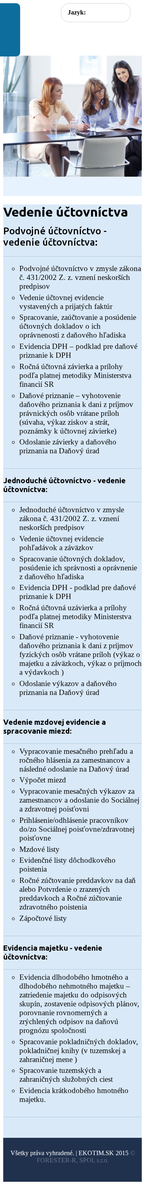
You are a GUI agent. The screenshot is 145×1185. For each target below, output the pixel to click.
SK (101, 12)
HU (117, 12)
